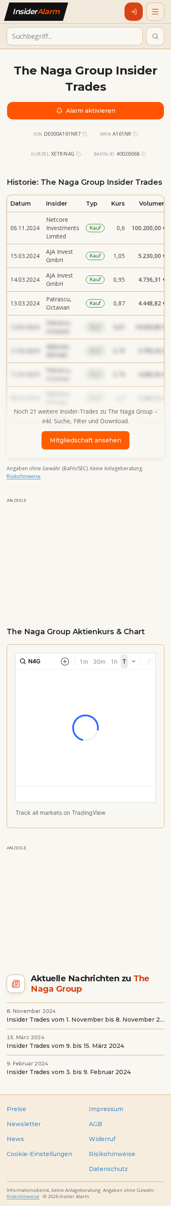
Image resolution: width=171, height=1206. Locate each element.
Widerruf (102, 1139)
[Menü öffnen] (155, 11)
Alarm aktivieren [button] (90, 110)
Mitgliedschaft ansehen (85, 440)
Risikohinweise (24, 476)
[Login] (134, 11)
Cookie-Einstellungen (39, 1154)
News (15, 1139)
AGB (95, 1124)
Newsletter (24, 1124)
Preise (16, 1109)
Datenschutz (108, 1169)
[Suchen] (155, 36)
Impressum (106, 1109)
